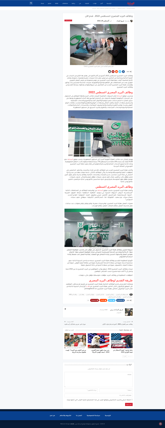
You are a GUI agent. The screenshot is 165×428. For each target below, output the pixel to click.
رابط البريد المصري (110, 294)
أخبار (101, 3)
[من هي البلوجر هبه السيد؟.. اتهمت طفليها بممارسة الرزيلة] (75, 340)
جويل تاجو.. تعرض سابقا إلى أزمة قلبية (75, 324)
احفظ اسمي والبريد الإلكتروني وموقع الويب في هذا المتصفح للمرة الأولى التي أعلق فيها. (98, 400)
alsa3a (72, 424)
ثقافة (56, 3)
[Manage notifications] (160, 423)
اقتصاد (87, 3)
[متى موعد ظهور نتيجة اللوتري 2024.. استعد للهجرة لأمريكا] (98, 340)
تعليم (49, 3)
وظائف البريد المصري (127, 296)
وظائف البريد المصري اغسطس (114, 296)
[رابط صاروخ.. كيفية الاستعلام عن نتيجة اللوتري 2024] (122, 340)
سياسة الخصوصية (93, 415)
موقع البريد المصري (90, 294)
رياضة (73, 3)
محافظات (65, 3)
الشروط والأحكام (65, 415)
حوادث (94, 3)
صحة (42, 3)
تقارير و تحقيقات (68, 20)
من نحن (52, 415)
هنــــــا (87, 286)
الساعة (119, 96)
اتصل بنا (79, 415)
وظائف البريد (81, 294)
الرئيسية (109, 3)
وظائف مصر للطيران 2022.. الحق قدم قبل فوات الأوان (117, 324)
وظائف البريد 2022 (73, 294)
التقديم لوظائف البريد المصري (122, 294)
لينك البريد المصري (100, 294)
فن (80, 3)
